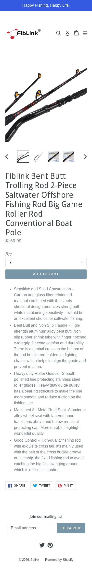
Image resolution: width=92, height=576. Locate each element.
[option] (23, 156)
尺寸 (8, 254)
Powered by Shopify (59, 560)
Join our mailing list (46, 516)
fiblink (35, 560)
